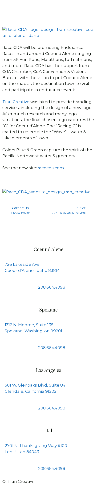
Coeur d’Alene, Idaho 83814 (32, 270)
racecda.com (51, 167)
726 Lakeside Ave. (22, 264)
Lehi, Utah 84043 (22, 451)
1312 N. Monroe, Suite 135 (29, 324)
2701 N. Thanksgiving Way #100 (36, 445)
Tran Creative (15, 101)
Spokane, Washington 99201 (33, 331)
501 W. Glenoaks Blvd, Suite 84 (35, 385)
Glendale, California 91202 (31, 391)
